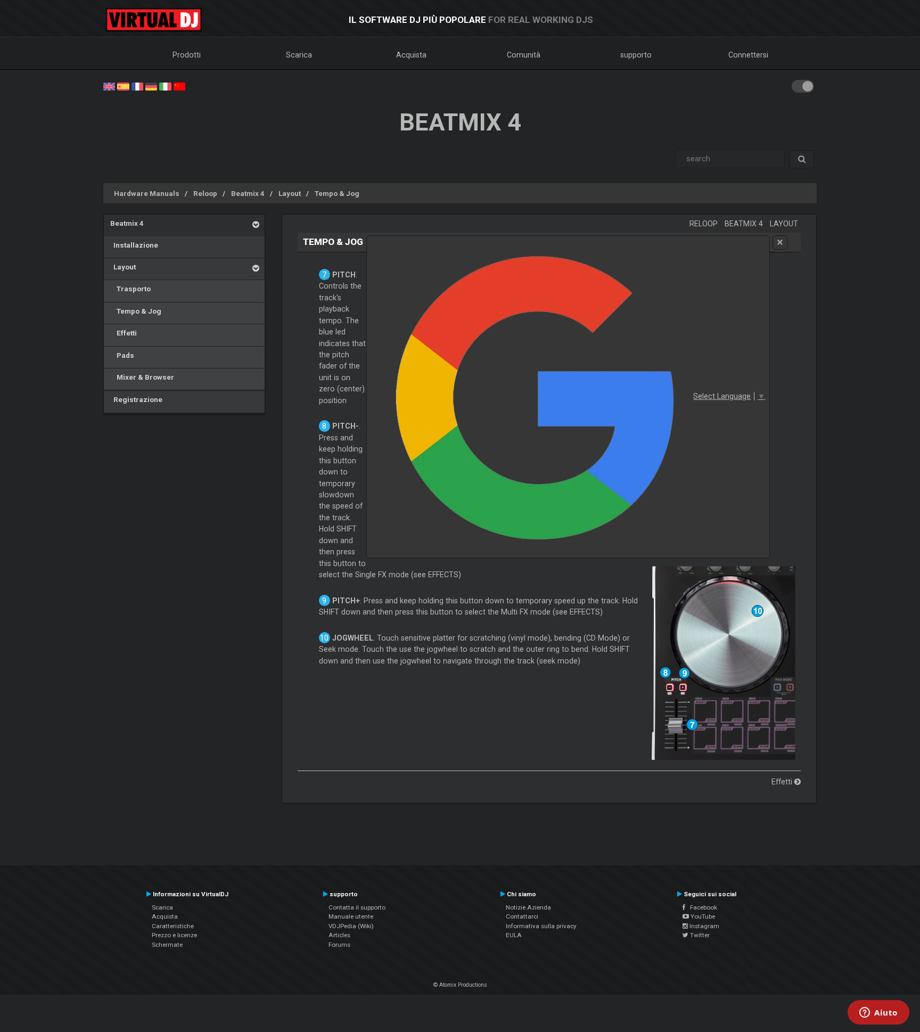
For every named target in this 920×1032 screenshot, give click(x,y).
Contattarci (522, 916)
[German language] (151, 86)
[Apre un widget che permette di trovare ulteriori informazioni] (878, 1013)
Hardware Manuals (146, 193)
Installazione (134, 245)
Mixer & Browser (142, 377)
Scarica (299, 55)
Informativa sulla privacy (541, 926)
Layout (289, 193)
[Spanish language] (123, 86)
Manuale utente (350, 916)
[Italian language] (165, 86)
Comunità (523, 55)
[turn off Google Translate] (780, 242)
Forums (339, 944)
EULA (514, 935)
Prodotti (186, 55)
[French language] (137, 86)
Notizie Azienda (528, 907)
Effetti (123, 333)
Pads (122, 355)
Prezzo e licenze (174, 935)
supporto (636, 55)
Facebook (701, 907)
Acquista (411, 55)
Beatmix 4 (248, 193)
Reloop (205, 193)
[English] (109, 86)
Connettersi (748, 55)
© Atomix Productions (460, 984)
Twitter (699, 935)
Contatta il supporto (356, 907)
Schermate (167, 944)
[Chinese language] (179, 86)
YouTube (702, 916)
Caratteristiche (173, 926)
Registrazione (136, 399)
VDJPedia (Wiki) (351, 926)
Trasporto (130, 288)
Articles (339, 935)
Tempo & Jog (337, 193)
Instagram (703, 926)
